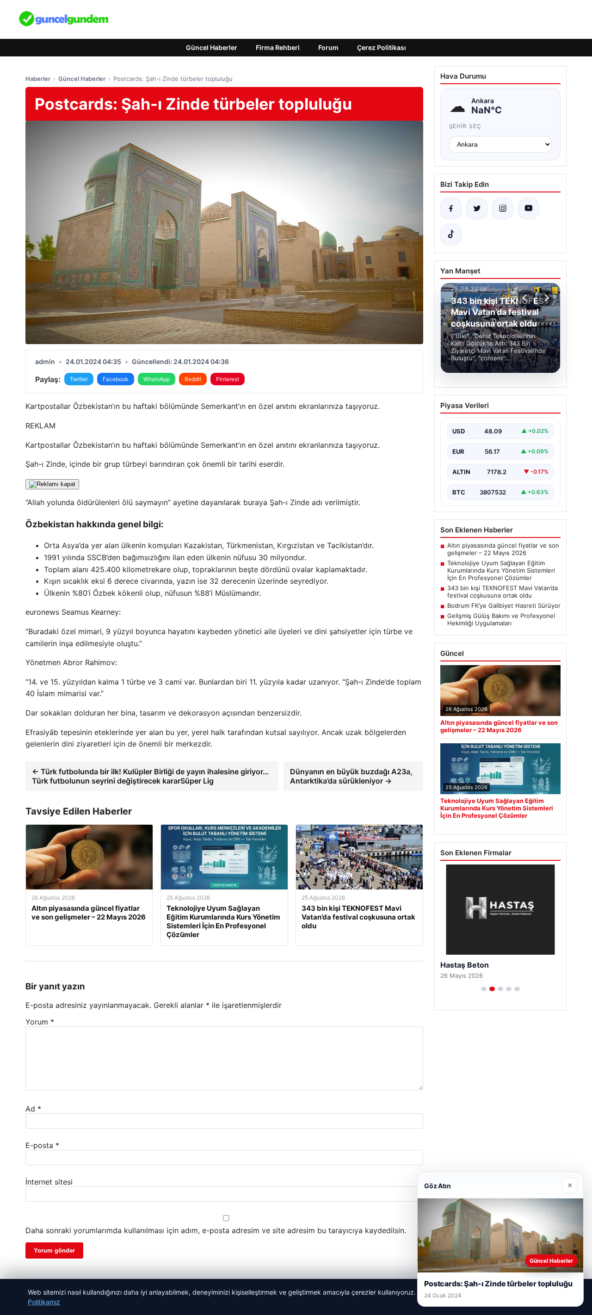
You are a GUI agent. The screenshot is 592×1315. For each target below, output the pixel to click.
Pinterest (227, 379)
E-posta (42, 1145)
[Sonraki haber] (545, 298)
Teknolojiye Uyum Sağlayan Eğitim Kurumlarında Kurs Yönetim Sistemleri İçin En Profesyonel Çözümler (501, 570)
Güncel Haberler (211, 47)
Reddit (193, 379)
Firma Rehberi (278, 47)
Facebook (116, 379)
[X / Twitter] (476, 208)
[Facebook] (451, 208)
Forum (328, 47)
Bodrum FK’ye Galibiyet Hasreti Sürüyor (504, 605)
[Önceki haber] (526, 298)
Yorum (39, 1021)
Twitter (79, 379)
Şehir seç (465, 126)
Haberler (37, 78)
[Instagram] (502, 208)
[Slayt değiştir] (484, 989)
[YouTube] (528, 208)
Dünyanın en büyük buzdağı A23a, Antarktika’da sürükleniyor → (351, 776)
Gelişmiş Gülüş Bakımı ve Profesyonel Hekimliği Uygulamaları (501, 619)
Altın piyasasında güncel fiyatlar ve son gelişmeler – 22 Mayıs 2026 (503, 549)
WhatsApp (156, 379)
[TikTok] (451, 234)
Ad (33, 1108)
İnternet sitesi (49, 1181)
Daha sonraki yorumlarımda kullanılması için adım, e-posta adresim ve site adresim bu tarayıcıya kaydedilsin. (215, 1230)
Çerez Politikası (381, 47)
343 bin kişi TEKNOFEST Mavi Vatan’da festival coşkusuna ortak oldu (502, 591)
